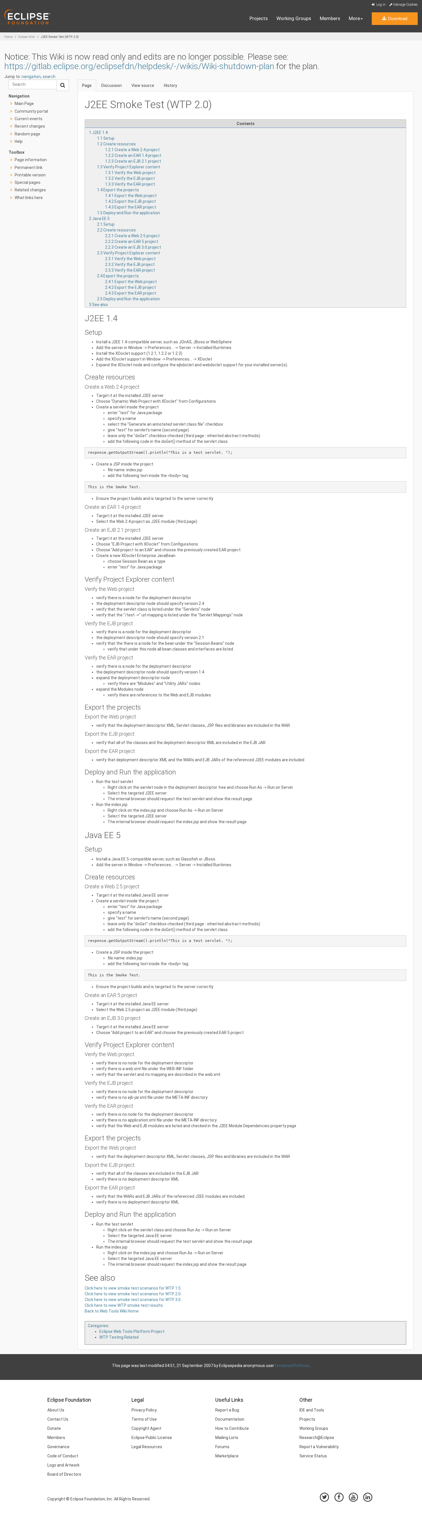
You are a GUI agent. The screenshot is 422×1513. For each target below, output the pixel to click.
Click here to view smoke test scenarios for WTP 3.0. (133, 1299)
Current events (28, 118)
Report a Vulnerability (319, 1446)
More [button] (354, 18)
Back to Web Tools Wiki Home (112, 1311)
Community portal (31, 111)
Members (330, 18)
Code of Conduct (62, 1456)
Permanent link (28, 167)
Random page (27, 134)
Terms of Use (144, 1419)
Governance (58, 1446)
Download (397, 18)
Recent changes (30, 126)
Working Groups (293, 18)
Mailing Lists (226, 1437)
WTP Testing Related (119, 1337)
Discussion (111, 85)
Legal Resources (146, 1446)
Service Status (313, 1456)
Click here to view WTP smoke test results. (124, 1305)
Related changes (30, 190)
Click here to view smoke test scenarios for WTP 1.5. (133, 1288)
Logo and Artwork (63, 1465)
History (170, 85)
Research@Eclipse (316, 1437)
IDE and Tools (311, 1410)
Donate (54, 1428)
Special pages (27, 182)
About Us (55, 1410)
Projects (258, 18)
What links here (29, 197)
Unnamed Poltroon (292, 1365)
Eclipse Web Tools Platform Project (131, 1331)
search (48, 76)
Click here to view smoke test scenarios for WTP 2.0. (133, 1294)
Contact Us (57, 1419)
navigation (31, 76)
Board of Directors (64, 1474)
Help (19, 141)
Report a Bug (227, 1410)
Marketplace (227, 1456)
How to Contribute (232, 1428)
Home (8, 37)
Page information (31, 159)
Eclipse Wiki (26, 37)
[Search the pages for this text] (63, 85)
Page (87, 85)
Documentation (229, 1419)
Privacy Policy (144, 1410)
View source (142, 85)
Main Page (24, 103)
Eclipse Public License (151, 1437)
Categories (98, 1325)
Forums (222, 1446)
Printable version (30, 175)
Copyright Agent (146, 1428)
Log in (380, 5)
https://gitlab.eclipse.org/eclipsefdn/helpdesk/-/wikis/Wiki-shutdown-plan (139, 66)
